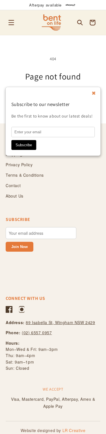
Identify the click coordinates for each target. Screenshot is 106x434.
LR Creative (74, 430)
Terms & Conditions (25, 175)
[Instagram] (21, 309)
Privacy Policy (19, 164)
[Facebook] (9, 309)
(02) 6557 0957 (37, 332)
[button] (11, 22)
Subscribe (24, 145)
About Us (14, 196)
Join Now (19, 247)
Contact (13, 185)
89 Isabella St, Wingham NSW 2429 (60, 322)
